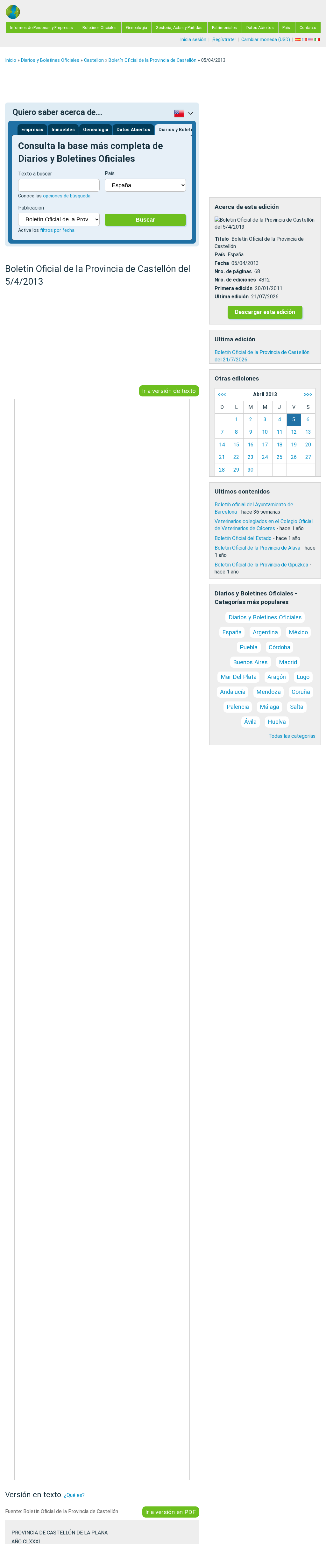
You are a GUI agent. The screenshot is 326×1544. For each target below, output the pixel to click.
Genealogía (136, 27)
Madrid (288, 662)
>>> (308, 394)
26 (294, 457)
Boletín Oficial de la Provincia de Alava (257, 548)
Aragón (276, 676)
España (232, 632)
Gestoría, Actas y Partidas (179, 27)
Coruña (301, 691)
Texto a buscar (35, 174)
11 (279, 432)
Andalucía (232, 691)
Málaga (269, 706)
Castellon (94, 60)
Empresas (32, 129)
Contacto (308, 27)
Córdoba (279, 647)
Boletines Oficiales (99, 27)
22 (236, 457)
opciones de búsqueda (66, 196)
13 (308, 432)
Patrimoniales (224, 27)
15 (236, 445)
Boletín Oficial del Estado (243, 538)
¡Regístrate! (224, 39)
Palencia (238, 706)
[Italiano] (318, 39)
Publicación (31, 208)
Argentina (265, 632)
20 (308, 445)
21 (222, 457)
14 (222, 445)
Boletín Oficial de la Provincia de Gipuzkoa (261, 565)
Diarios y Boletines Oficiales (50, 60)
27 (308, 457)
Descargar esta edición (265, 312)
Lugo (303, 676)
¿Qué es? (74, 1495)
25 (279, 457)
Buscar (145, 220)
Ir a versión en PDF (170, 1512)
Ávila (250, 721)
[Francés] (305, 39)
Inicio (10, 60)
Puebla (249, 647)
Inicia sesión (193, 39)
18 (279, 445)
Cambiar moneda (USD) (265, 39)
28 (222, 470)
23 (250, 457)
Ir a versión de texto (169, 391)
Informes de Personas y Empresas (41, 27)
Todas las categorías (291, 736)
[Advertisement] (163, 82)
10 (265, 432)
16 (250, 445)
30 (250, 470)
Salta (296, 706)
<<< (221, 394)
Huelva (277, 721)
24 (265, 457)
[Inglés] (311, 39)
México (298, 632)
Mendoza (268, 691)
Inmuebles (63, 129)
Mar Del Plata (239, 676)
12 (294, 432)
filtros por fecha (57, 230)
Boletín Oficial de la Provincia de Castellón (152, 60)
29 (236, 470)
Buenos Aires (250, 662)
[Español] (298, 39)
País (286, 27)
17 (265, 445)
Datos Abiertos (260, 27)
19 (294, 445)
